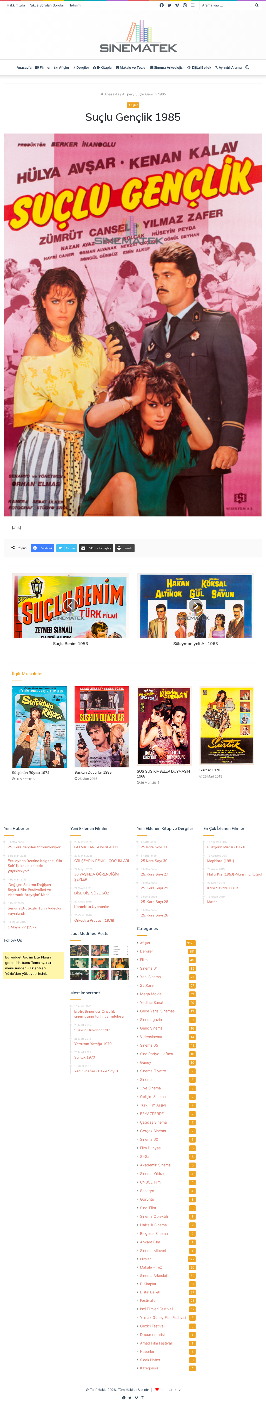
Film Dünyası (150, 1148)
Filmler (45, 67)
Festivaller (148, 1300)
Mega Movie (151, 994)
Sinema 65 (149, 1045)
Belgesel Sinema (154, 1233)
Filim (144, 959)
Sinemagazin (151, 1019)
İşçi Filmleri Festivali (156, 1309)
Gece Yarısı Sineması (157, 1011)
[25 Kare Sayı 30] (100, 950)
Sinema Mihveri (153, 1250)
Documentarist (152, 1334)
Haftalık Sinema (153, 1225)
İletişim (75, 5)
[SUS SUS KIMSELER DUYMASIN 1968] (164, 726)
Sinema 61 (149, 968)
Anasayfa (24, 67)
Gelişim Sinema (153, 1096)
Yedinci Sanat (151, 1002)
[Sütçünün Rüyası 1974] (39, 727)
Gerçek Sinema (153, 1131)
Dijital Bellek (201, 67)
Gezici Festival (152, 1326)
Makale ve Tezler (133, 67)
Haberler (147, 1351)
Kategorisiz (149, 1368)
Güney (145, 1062)
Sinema (146, 1079)
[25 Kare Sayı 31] (79, 950)
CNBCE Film (150, 1182)
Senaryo (147, 1190)
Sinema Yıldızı (152, 1173)
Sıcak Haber (150, 1360)
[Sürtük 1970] (227, 725)
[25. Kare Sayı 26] (79, 975)
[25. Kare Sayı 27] (79, 963)
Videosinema (151, 1036)
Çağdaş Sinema (153, 1122)
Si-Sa (144, 1156)
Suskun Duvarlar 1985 (93, 772)
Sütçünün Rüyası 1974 (30, 772)
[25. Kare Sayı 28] (120, 963)
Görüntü (147, 1199)
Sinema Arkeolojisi (168, 67)
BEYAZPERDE (152, 1113)
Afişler (63, 67)
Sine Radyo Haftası (156, 1054)
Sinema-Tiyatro (153, 1071)
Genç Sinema (151, 1028)
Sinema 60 (149, 1139)
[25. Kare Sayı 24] (100, 975)
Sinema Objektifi (154, 1216)
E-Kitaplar (104, 67)
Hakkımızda (16, 5)
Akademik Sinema (155, 1165)
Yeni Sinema (150, 977)
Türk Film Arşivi (153, 1105)
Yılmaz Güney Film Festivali (163, 1317)
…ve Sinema (150, 1088)
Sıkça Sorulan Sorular (47, 5)
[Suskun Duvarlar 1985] (102, 726)
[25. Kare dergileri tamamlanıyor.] (120, 950)
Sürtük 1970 (210, 770)
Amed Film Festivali (156, 1343)
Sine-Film (148, 1208)
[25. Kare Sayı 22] (120, 975)
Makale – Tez (151, 1267)
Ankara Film (150, 1242)
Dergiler (82, 67)
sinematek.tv (170, 1390)
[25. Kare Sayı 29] (100, 963)
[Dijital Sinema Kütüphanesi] (133, 36)
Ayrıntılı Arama (230, 67)
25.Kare (147, 985)
